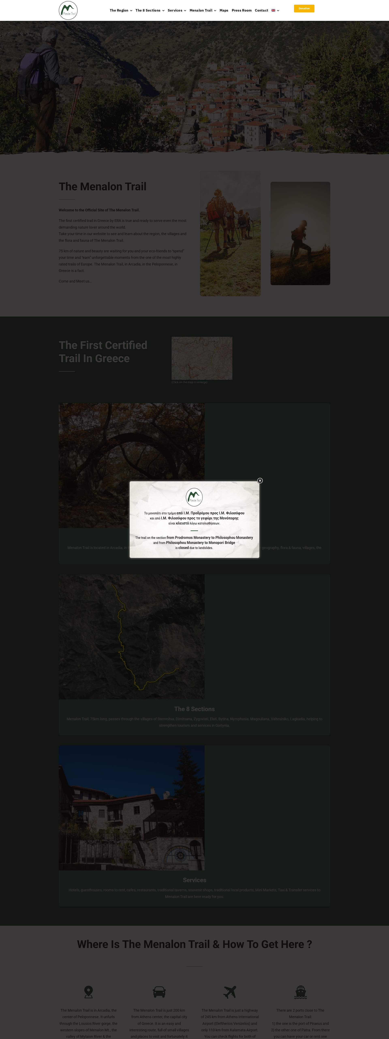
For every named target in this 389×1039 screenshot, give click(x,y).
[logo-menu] (68, 3)
